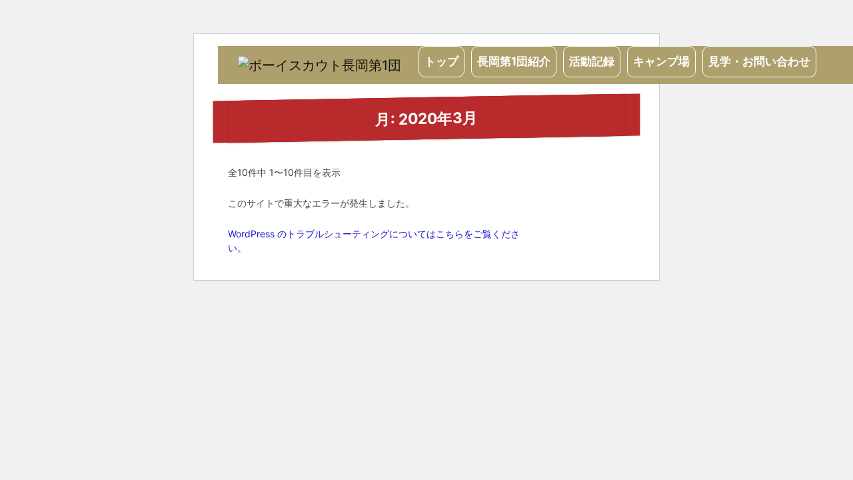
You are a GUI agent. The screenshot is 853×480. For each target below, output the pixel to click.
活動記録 (591, 61)
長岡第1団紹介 (513, 61)
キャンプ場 (661, 61)
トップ (441, 61)
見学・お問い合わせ (759, 61)
